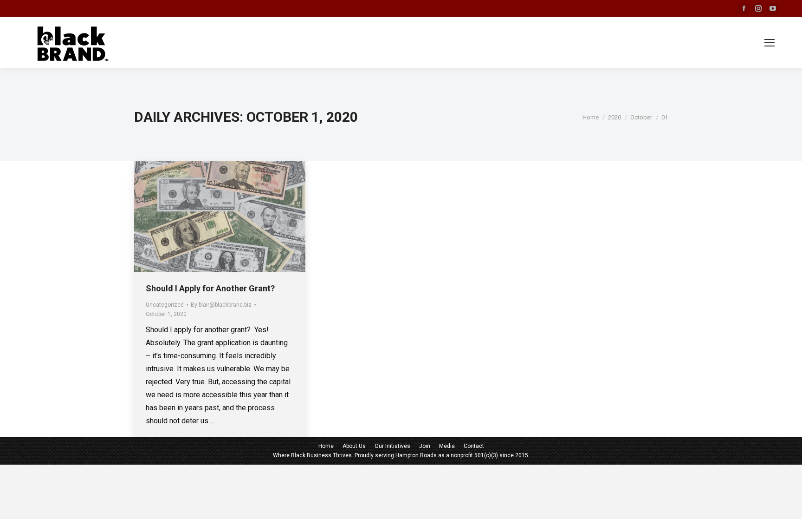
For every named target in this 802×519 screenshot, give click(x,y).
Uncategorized (165, 305)
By (221, 305)
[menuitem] (326, 446)
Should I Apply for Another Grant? (210, 288)
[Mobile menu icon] (769, 42)
